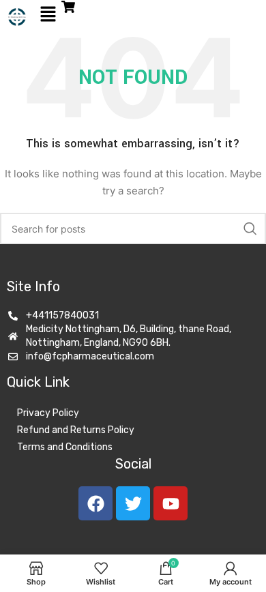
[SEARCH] (250, 228)
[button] (47, 14)
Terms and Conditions (65, 447)
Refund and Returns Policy (75, 430)
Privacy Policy (48, 413)
